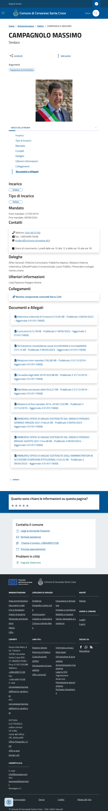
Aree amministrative (18, 601)
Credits (61, 799)
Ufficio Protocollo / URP (18, 744)
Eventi (82, 624)
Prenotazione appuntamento (65, 684)
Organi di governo (17, 614)
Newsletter (84, 651)
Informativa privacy (65, 647)
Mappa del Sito (84, 799)
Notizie (82, 601)
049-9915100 (32, 233)
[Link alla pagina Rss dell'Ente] (91, 647)
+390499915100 (17, 672)
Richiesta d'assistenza (65, 691)
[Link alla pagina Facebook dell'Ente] (81, 647)
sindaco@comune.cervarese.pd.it (32, 240)
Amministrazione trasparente (66, 666)
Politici (40, 26)
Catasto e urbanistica (42, 618)
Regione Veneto (15, 3)
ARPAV (35, 661)
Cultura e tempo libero (42, 625)
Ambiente (36, 601)
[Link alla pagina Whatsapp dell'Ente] (86, 647)
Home (11, 26)
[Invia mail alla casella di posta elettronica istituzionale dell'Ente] (19, 691)
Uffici (11, 632)
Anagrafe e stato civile (42, 608)
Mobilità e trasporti (64, 614)
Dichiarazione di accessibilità (41, 668)
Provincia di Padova (41, 652)
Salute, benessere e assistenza (66, 621)
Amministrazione (26, 26)
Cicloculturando (39, 656)
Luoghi (82, 619)
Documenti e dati (17, 605)
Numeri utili (14, 755)
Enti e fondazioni (16, 610)
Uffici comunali (39, 674)
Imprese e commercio (66, 610)
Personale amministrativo (18, 621)
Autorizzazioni (38, 614)
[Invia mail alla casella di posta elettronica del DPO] (18, 774)
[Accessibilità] (9, 802)
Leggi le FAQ (61, 672)
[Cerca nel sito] (94, 13)
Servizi (42, 799)
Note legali (61, 652)
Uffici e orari (14, 750)
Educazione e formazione (65, 603)
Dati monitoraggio (17, 799)
